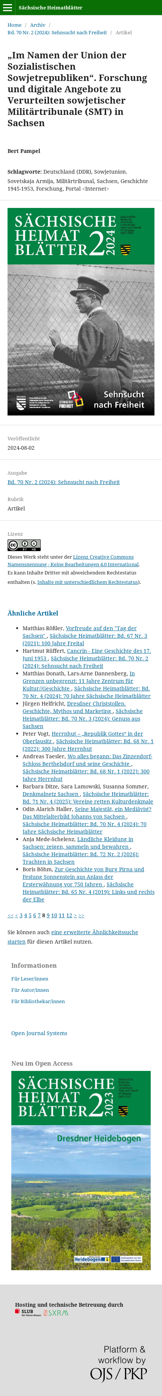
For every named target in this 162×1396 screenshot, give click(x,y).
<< (11, 915)
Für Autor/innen (30, 990)
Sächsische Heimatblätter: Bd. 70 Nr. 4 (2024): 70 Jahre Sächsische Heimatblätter (87, 692)
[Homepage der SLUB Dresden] (28, 1314)
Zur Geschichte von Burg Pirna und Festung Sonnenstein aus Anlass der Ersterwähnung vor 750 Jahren (83, 877)
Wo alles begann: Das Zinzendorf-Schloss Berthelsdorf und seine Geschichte (87, 760)
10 (54, 915)
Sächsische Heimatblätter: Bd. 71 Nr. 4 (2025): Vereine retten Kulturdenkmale (88, 797)
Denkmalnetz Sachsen (51, 793)
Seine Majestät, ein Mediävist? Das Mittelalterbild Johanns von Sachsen (87, 812)
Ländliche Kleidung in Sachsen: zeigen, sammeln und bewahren (78, 842)
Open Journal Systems (39, 1033)
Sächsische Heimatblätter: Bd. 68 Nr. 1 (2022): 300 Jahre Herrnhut (88, 745)
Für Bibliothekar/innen (38, 1001)
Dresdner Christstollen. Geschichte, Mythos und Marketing (74, 707)
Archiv (38, 24)
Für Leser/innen (29, 978)
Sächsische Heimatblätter (51, 7)
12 (69, 915)
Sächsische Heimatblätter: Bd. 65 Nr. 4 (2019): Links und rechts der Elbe (88, 892)
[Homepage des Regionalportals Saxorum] (57, 1314)
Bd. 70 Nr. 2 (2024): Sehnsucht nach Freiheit (57, 32)
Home (14, 24)
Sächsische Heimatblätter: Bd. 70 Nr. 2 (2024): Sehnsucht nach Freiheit (85, 662)
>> (81, 915)
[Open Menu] (7, 7)
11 (62, 915)
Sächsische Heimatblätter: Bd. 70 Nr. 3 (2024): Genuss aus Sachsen (83, 718)
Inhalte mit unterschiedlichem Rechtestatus (87, 582)
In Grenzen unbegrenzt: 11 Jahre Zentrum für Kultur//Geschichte (79, 681)
